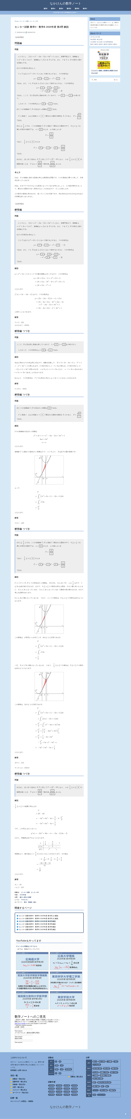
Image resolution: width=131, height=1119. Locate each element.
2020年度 (23, 895)
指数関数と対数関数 (105, 1075)
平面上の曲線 (103, 1090)
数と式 (95, 1061)
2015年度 (74, 1091)
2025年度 (59, 1085)
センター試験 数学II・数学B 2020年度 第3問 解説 (37, 924)
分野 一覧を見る (18, 1087)
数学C (85, 8)
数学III (77, 8)
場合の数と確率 (97, 1068)
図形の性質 (106, 1068)
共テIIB (97, 37)
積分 (25, 902)
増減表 (30, 902)
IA (56, 1061)
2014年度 (51, 1094)
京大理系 (93, 42)
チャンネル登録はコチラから (26, 946)
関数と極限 (96, 1086)
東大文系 (99, 39)
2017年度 (59, 1091)
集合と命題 (102, 1061)
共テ (51, 1061)
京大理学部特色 (108, 42)
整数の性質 (114, 1068)
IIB (60, 1061)
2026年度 (51, 1085)
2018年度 (51, 1091)
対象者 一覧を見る (19, 1084)
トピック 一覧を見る (20, 1090)
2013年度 (59, 1094)
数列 (94, 1082)
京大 (51, 1069)
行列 (94, 1094)
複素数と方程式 (104, 1072)
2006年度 (74, 1094)
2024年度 (66, 1085)
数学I (45, 8)
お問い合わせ (22, 1070)
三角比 (115, 1061)
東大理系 (93, 39)
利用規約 (13, 1070)
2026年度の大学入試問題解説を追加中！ (65, 12)
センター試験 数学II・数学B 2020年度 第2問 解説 (37, 921)
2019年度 (74, 1088)
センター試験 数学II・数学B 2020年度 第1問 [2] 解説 (38, 918)
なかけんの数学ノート (65, 3)
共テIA (92, 37)
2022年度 (51, 1088)
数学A (53, 8)
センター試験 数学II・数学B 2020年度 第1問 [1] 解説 (38, 916)
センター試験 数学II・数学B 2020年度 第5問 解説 (37, 929)
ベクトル (95, 1090)
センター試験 (24, 21)
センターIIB (34, 21)
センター (51, 1073)
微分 (34, 902)
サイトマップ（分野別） (18, 1101)
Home (17, 21)
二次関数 (109, 1061)
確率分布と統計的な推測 (104, 1082)
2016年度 (66, 1091)
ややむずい (24, 899)
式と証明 (95, 1072)
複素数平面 (112, 1090)
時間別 (30, 1101)
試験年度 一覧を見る (20, 1081)
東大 (51, 1065)
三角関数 (95, 1075)
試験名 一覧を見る (19, 1079)
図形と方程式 (114, 1072)
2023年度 (74, 1085)
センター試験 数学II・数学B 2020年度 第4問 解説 (37, 927)
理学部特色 (68, 1069)
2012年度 (66, 1094)
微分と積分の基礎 (25, 897)
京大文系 (99, 42)
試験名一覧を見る (77, 1076)
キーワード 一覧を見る (20, 1092)
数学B (69, 8)
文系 (62, 1065)
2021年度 (59, 1088)
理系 (57, 1065)
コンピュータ (101, 1094)
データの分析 (96, 1064)
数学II (61, 8)
